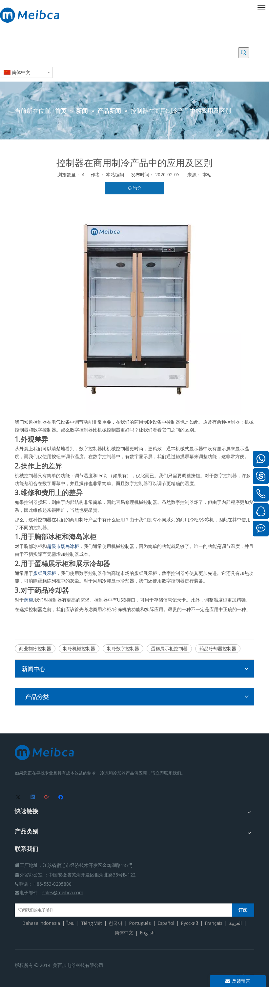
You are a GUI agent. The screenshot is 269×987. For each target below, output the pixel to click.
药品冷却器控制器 (217, 648)
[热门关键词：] (243, 52)
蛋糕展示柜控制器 (169, 648)
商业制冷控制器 (35, 648)
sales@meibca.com (62, 892)
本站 (207, 174)
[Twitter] (19, 797)
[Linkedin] (33, 797)
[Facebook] (61, 797)
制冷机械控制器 (79, 648)
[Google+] (47, 797)
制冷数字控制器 (123, 648)
